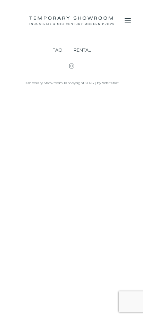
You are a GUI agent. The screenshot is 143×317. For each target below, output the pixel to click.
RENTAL (82, 50)
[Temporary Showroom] (71, 21)
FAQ (57, 50)
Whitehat (110, 83)
